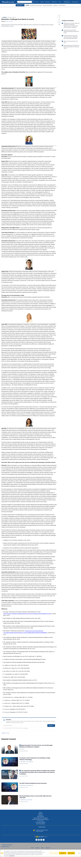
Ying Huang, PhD (29, 761)
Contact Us (40, 815)
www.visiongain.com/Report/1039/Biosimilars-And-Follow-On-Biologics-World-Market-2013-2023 (27, 613)
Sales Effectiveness (62, 5)
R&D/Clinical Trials (5, 733)
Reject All (63, 853)
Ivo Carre (22, 749)
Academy (42, 1)
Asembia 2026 (55, 5)
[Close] (79, 853)
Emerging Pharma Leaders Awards (36, 5)
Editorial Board (40, 816)
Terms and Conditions (40, 822)
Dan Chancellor (29, 799)
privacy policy (25, 728)
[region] (40, 853)
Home (32, 847)
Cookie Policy (11, 855)
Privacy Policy (40, 821)
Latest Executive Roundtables (47, 5)
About (40, 812)
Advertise (40, 813)
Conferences (54, 1)
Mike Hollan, (23, 761)
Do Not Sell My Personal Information (40, 819)
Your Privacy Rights (40, 823)
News (37, 1)
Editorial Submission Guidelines (40, 818)
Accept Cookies (71, 853)
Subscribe (51, 725)
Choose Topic (19, 5)
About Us (37, 847)
